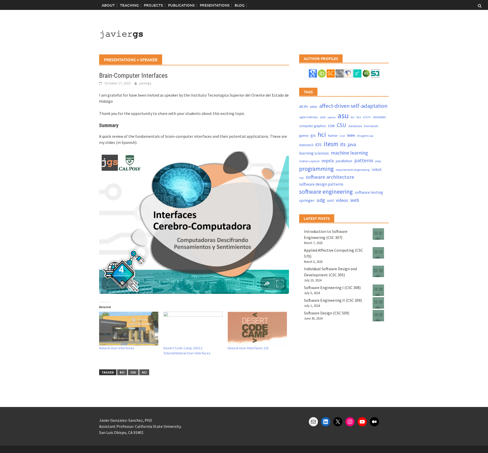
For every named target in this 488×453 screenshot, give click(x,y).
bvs (359, 117)
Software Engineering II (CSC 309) (333, 300)
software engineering (326, 191)
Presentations (215, 5)
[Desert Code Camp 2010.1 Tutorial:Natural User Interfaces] (193, 328)
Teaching (129, 5)
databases (355, 126)
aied (323, 117)
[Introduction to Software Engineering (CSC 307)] (378, 234)
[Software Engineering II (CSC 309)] (378, 303)
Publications (181, 5)
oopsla (328, 160)
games (304, 135)
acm (303, 106)
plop (378, 161)
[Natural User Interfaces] (128, 328)
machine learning (349, 152)
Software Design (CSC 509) (326, 312)
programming (316, 168)
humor (333, 135)
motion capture (309, 161)
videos (342, 200)
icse (342, 136)
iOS (318, 144)
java (352, 144)
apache (332, 117)
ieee (351, 135)
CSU (133, 372)
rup (301, 177)
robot (377, 169)
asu (343, 115)
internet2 (306, 145)
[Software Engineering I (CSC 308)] (378, 290)
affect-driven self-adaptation (353, 105)
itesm (331, 144)
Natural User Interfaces (116, 348)
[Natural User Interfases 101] (257, 328)
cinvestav (379, 117)
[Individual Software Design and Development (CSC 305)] (378, 271)
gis (313, 135)
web (354, 200)
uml (330, 200)
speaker (148, 59)
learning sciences (314, 153)
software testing (369, 192)
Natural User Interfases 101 (248, 348)
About (108, 5)
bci (122, 372)
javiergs (145, 83)
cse (331, 125)
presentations (120, 59)
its (343, 144)
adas (313, 106)
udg (320, 200)
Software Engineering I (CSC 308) (332, 287)
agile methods (308, 117)
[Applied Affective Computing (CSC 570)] (378, 253)
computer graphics (312, 126)
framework (371, 126)
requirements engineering (353, 170)
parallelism (344, 161)
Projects (153, 5)
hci (144, 372)
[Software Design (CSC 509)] (378, 315)
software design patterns (321, 184)
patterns (363, 160)
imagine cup (365, 136)
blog (240, 5)
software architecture (330, 177)
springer (306, 200)
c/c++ (367, 117)
